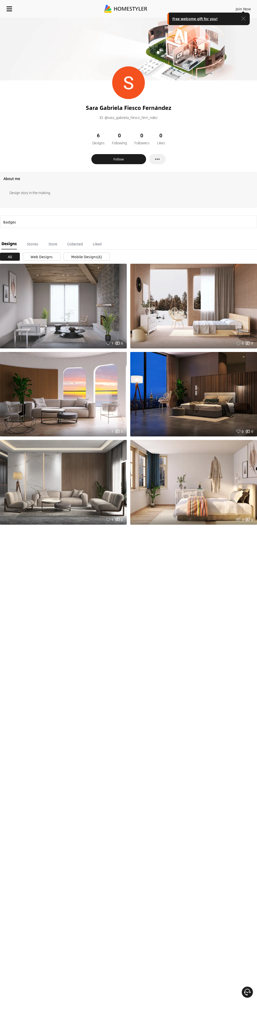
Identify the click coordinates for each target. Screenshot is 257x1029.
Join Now (243, 9)
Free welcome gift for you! (195, 18)
